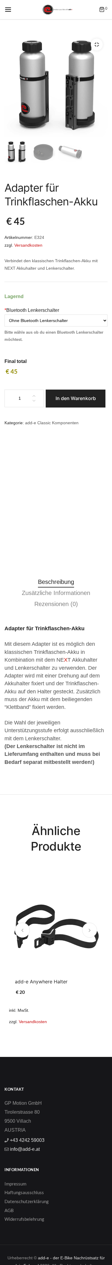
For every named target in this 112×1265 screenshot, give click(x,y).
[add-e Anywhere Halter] (56, 926)
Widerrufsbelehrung (24, 1219)
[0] (102, 10)
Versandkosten (28, 245)
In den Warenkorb (76, 398)
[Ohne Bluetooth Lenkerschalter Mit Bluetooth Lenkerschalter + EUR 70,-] (56, 320)
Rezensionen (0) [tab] (56, 604)
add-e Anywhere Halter (41, 982)
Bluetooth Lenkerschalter (31, 310)
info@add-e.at (24, 1149)
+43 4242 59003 (27, 1140)
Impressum (15, 1183)
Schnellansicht (68, 956)
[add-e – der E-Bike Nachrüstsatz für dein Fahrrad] (58, 9)
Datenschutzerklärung (26, 1201)
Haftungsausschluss (24, 1192)
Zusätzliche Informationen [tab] (56, 593)
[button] (97, 45)
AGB (9, 1210)
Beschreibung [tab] (56, 582)
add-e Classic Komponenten (52, 422)
